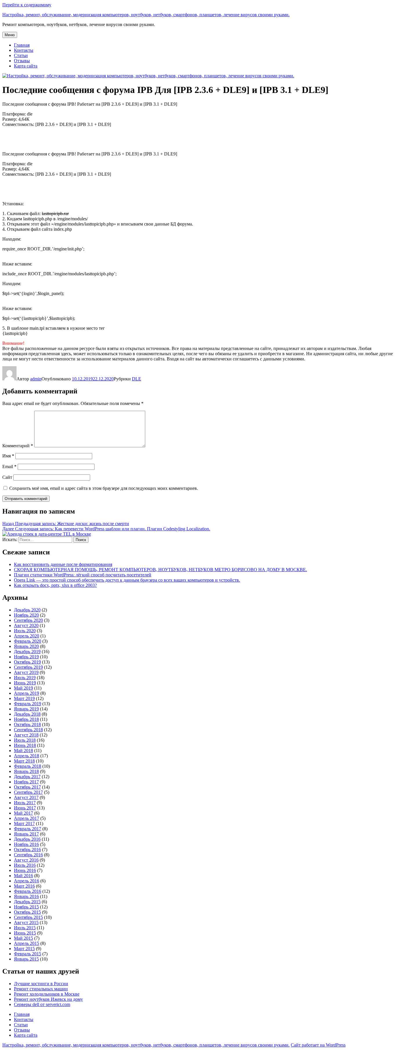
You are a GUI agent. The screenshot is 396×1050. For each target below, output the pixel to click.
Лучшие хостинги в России (41, 983)
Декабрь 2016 (27, 839)
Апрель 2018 (26, 755)
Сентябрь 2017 (28, 792)
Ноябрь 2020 (26, 615)
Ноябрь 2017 (26, 781)
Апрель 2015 (26, 943)
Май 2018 (23, 750)
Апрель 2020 (26, 635)
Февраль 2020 (27, 641)
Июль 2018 (25, 740)
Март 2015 (24, 948)
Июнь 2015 (25, 932)
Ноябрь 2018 (26, 719)
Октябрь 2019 (27, 661)
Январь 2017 (26, 833)
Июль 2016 (25, 865)
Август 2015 (26, 922)
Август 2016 (26, 859)
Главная (22, 45)
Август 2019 (26, 672)
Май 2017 (23, 813)
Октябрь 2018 (27, 724)
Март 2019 (24, 698)
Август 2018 (26, 734)
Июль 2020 (25, 630)
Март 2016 (24, 886)
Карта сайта (25, 65)
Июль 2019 (25, 677)
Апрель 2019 (26, 693)
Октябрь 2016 (27, 849)
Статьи (21, 55)
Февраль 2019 (27, 703)
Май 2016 (23, 875)
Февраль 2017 (27, 828)
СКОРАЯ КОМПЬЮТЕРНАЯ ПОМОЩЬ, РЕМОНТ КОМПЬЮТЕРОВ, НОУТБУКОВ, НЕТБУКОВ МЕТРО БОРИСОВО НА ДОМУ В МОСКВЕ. (160, 569)
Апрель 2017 (26, 818)
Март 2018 (24, 760)
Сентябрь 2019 (28, 667)
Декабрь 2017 (27, 776)
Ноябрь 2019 (26, 656)
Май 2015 (23, 938)
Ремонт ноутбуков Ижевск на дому (48, 999)
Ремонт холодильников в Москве (46, 994)
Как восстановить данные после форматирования (63, 564)
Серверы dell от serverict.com (42, 1004)
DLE (136, 378)
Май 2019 (23, 688)
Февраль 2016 (27, 891)
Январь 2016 (26, 896)
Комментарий (17, 445)
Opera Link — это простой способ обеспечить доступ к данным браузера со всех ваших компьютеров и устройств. (127, 580)
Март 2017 (24, 823)
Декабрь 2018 (27, 714)
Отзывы (22, 60)
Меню (10, 35)
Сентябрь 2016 (28, 854)
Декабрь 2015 (27, 901)
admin (35, 378)
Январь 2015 (26, 958)
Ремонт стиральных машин (41, 988)
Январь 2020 (26, 646)
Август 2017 (26, 797)
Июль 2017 (25, 802)
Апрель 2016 (26, 880)
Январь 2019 (26, 708)
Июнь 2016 (25, 870)
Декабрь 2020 (27, 609)
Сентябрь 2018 (28, 729)
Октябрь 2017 (27, 787)
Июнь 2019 (25, 682)
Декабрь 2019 (27, 651)
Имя (8, 455)
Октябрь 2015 (27, 912)
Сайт (7, 477)
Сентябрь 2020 (28, 620)
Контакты (23, 50)
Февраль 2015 (27, 953)
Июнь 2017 (25, 807)
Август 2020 (26, 625)
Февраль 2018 (27, 766)
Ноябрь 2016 (26, 844)
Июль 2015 (25, 927)
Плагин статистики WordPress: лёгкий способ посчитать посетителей (82, 574)
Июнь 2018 (25, 745)
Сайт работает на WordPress (318, 1044)
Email (9, 466)
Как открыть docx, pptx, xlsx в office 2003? (55, 585)
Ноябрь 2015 (26, 906)
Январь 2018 (26, 771)
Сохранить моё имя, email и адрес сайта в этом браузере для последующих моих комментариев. (103, 488)
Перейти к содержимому (26, 4)
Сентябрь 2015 (28, 917)
